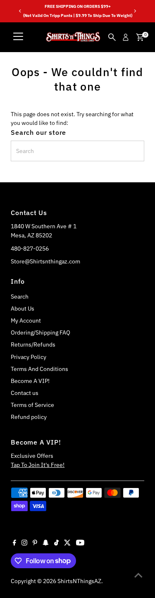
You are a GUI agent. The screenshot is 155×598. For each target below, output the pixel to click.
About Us (22, 308)
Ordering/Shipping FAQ (40, 332)
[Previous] (20, 11)
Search (20, 296)
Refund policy (29, 417)
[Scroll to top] (138, 575)
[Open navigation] (18, 37)
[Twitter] (67, 543)
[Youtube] (80, 543)
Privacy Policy (28, 357)
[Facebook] (14, 543)
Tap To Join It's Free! (37, 465)
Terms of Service (32, 405)
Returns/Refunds (33, 344)
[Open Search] (112, 37)
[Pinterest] (35, 543)
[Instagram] (24, 543)
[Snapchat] (46, 543)
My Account (26, 320)
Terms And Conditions (39, 369)
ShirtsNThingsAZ (79, 581)
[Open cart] (140, 37)
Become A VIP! (30, 381)
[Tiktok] (56, 543)
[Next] (135, 11)
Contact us (24, 393)
